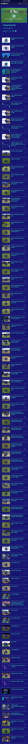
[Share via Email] (15, 31)
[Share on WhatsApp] (13, 31)
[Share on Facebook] (8, 31)
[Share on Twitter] (10, 31)
